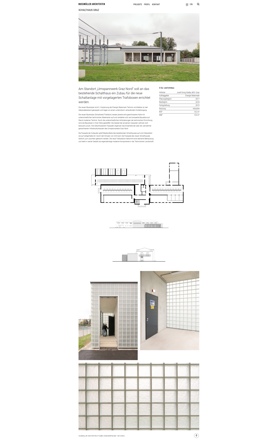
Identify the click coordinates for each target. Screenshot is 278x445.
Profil (147, 4)
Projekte (137, 4)
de (187, 4)
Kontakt (156, 4)
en (191, 4)
